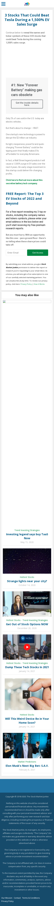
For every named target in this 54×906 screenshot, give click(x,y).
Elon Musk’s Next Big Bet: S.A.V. (27, 765)
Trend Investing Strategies (27, 530)
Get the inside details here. (27, 103)
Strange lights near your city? (27, 581)
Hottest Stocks (27, 577)
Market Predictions (27, 761)
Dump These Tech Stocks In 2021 (27, 667)
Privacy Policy (26, 284)
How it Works (39, 284)
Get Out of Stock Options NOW (27, 624)
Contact (17, 897)
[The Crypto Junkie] (27, 3)
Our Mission (6, 897)
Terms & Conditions (31, 897)
